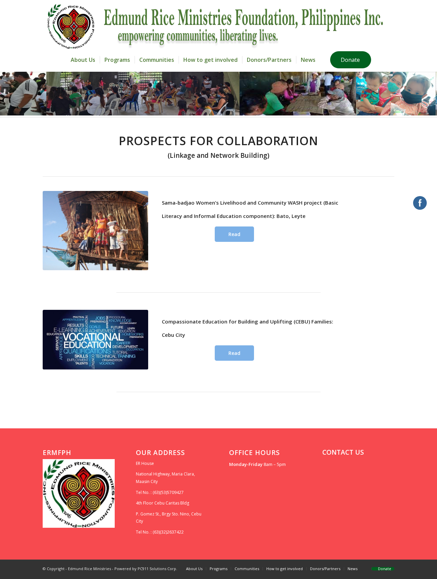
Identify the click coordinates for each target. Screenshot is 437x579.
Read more (233, 236)
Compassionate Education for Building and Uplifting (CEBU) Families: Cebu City (247, 328)
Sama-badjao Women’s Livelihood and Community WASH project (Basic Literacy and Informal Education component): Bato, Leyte (250, 209)
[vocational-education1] (95, 339)
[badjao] (95, 230)
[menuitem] (83, 59)
